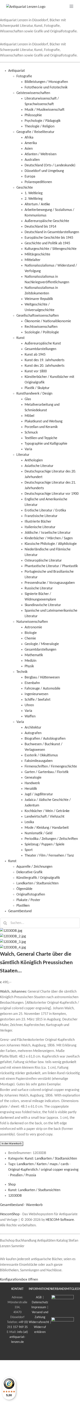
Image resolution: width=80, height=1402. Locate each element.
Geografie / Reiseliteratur (35, 132)
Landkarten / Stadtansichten (37, 883)
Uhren (29, 705)
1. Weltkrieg (33, 193)
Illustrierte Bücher (38, 522)
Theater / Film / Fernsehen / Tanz (49, 856)
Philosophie (33, 115)
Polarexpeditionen (38, 182)
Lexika (29, 822)
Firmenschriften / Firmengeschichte (51, 767)
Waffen (30, 716)
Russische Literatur (39, 588)
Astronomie (33, 627)
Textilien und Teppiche (41, 438)
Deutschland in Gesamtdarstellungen (52, 232)
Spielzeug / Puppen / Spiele (44, 844)
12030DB (15, 1196)
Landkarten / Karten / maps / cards (43, 1164)
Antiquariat (16, 71)
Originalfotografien (30, 895)
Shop (12, 1185)
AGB (39, 1297)
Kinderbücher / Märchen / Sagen (49, 538)
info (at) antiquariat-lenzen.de (18, 1337)
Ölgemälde (24, 889)
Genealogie (33, 778)
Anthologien (34, 460)
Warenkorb (34, 1205)
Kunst (20, 338)
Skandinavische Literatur (43, 605)
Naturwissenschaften (32, 622)
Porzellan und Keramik (41, 427)
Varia (28, 449)
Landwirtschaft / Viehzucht (44, 817)
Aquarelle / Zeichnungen (34, 867)
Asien (29, 149)
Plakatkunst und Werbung (43, 421)
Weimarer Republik (39, 299)
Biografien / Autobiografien (45, 739)
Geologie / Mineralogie (42, 644)
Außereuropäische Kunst (43, 344)
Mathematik (34, 655)
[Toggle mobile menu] (72, 6)
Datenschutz (40, 1302)
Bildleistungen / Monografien (46, 82)
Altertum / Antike (37, 204)
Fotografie (24, 76)
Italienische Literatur (40, 527)
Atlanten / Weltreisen (40, 154)
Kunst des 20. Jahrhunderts (44, 366)
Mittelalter (32, 260)
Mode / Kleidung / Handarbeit (47, 828)
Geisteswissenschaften (33, 93)
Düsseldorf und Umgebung (44, 171)
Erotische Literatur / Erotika (45, 510)
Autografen (33, 733)
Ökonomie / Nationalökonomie (48, 321)
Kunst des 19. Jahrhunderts (44, 360)
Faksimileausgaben (39, 761)
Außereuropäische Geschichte (47, 221)
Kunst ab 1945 (35, 355)
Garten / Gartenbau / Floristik (47, 772)
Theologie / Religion (39, 126)
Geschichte (24, 188)
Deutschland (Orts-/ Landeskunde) (50, 165)
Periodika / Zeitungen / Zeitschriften (51, 839)
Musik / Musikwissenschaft (44, 110)
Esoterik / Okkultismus (41, 755)
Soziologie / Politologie (42, 332)
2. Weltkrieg (33, 199)
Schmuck (31, 433)
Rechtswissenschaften (41, 327)
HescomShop (9, 1214)
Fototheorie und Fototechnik (46, 87)
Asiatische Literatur (39, 466)
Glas (28, 399)
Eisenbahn (32, 683)
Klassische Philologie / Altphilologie (51, 544)
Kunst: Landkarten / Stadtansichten (51, 1159)
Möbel (29, 416)
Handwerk (32, 783)
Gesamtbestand (20, 911)
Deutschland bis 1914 (40, 227)
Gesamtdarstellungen (40, 349)
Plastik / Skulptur (37, 388)
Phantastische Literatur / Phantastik (51, 566)
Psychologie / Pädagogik (43, 121)
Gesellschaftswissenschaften (37, 316)
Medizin (30, 661)
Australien (32, 160)
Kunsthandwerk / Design (34, 394)
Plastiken (23, 906)
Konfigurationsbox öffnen (19, 1280)
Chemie (30, 638)
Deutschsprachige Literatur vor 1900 (52, 494)
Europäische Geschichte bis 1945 (49, 238)
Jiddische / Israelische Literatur (48, 533)
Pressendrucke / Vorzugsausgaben (50, 583)
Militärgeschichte (37, 254)
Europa (30, 177)
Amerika (31, 143)
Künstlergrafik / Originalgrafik (38, 878)
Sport (29, 850)
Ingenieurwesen (36, 694)
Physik (29, 666)
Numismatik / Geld (38, 833)
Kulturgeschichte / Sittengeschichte (51, 249)
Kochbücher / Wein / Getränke (47, 811)
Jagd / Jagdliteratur (39, 794)
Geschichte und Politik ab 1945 (47, 243)
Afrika (29, 138)
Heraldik (31, 789)
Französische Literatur (41, 516)
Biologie (31, 633)
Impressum (38, 1307)
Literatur (22, 455)
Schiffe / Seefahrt (37, 700)
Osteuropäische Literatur (43, 561)
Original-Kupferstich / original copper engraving (43, 1170)
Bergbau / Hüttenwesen (42, 677)
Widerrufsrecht (39, 1322)
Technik (21, 672)
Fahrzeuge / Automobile (42, 689)
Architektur (33, 728)
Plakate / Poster (28, 900)
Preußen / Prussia (23, 1175)
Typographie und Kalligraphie (46, 444)
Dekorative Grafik (29, 872)
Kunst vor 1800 (36, 371)
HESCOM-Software (60, 1220)
